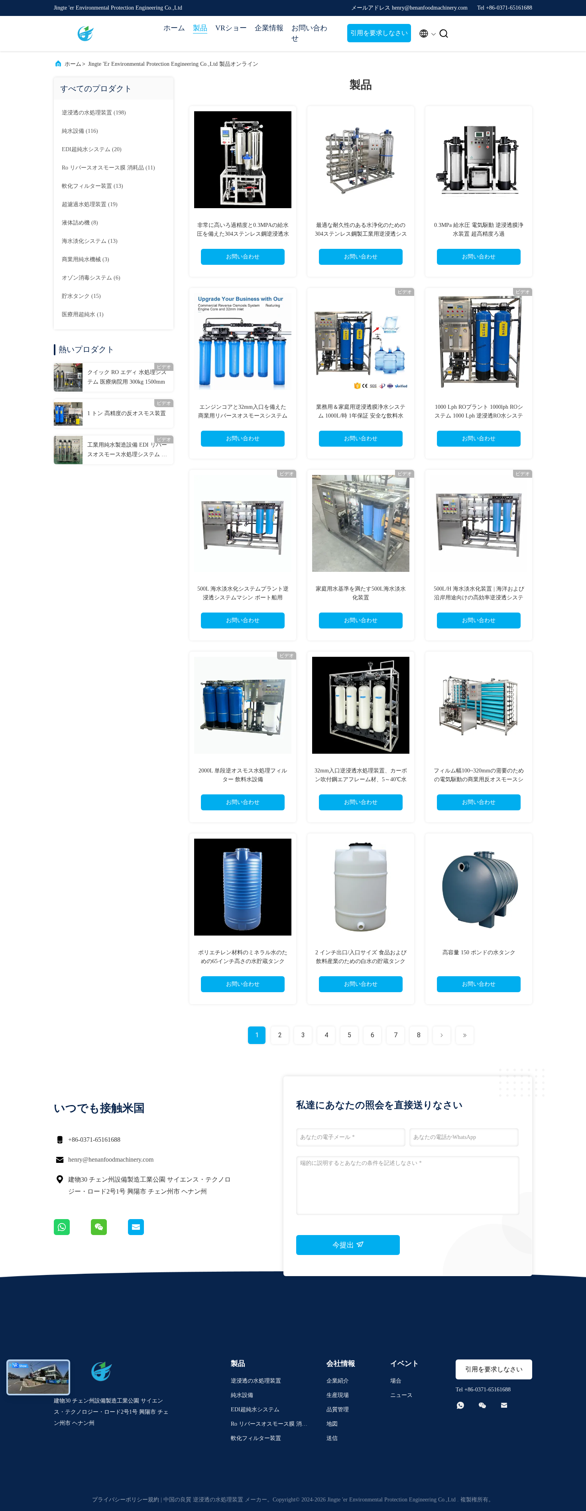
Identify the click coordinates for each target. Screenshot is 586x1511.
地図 (332, 1424)
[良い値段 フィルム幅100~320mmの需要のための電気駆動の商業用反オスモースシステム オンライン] (478, 705)
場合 (395, 1381)
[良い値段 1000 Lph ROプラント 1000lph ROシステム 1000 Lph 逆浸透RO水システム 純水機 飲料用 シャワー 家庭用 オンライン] (478, 341)
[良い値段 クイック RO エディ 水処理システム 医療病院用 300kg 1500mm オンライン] (68, 377)
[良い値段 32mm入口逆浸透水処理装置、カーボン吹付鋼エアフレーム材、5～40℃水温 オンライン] (360, 705)
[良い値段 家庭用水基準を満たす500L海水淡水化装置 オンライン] (360, 523)
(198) (94, 113)
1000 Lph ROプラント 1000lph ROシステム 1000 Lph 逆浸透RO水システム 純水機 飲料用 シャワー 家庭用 (479, 415)
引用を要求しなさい (379, 33)
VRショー (231, 28)
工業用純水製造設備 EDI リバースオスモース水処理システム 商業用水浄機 (127, 450)
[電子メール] (146, 1233)
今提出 (344, 1245)
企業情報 (269, 28)
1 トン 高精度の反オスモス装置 (126, 413)
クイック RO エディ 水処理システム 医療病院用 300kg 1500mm (127, 377)
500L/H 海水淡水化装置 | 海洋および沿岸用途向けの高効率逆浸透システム (479, 597)
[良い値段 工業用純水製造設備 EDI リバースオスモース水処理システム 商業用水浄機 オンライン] (68, 449)
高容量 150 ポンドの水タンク (478, 952)
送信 (332, 1438)
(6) (91, 278)
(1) (83, 314)
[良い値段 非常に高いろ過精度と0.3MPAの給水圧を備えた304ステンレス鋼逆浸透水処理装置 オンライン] (242, 159)
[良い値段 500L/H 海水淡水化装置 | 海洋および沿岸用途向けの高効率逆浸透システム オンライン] (478, 523)
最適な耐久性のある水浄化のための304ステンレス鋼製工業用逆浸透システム (361, 234)
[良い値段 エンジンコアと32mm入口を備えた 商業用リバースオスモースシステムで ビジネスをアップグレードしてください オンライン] (242, 341)
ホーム (174, 28)
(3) (85, 259)
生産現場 (337, 1395)
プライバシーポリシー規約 (125, 1500)
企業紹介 (337, 1381)
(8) (80, 223)
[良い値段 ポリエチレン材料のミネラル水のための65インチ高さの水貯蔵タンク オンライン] (242, 887)
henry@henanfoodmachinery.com (110, 1159)
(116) (80, 131)
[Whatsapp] (72, 1233)
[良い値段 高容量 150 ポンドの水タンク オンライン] (478, 887)
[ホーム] (86, 33)
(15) (81, 296)
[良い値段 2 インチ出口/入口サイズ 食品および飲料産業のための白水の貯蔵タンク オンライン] (360, 887)
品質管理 (337, 1409)
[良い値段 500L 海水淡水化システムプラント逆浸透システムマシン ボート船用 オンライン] (242, 523)
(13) (92, 186)
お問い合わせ (309, 33)
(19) (90, 204)
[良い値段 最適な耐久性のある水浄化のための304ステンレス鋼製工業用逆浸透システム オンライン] (360, 159)
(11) (108, 168)
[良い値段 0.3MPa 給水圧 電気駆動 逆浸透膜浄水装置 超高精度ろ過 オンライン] (478, 159)
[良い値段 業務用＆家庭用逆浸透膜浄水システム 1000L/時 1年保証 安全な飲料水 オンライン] (360, 341)
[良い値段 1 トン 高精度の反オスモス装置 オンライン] (68, 413)
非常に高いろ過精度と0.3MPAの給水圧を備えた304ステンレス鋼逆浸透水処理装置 (243, 234)
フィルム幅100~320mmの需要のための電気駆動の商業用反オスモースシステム (479, 779)
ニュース (401, 1395)
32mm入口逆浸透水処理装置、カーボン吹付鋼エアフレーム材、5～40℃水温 (361, 779)
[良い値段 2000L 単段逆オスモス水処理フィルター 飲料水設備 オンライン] (242, 705)
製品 (200, 28)
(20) (92, 149)
